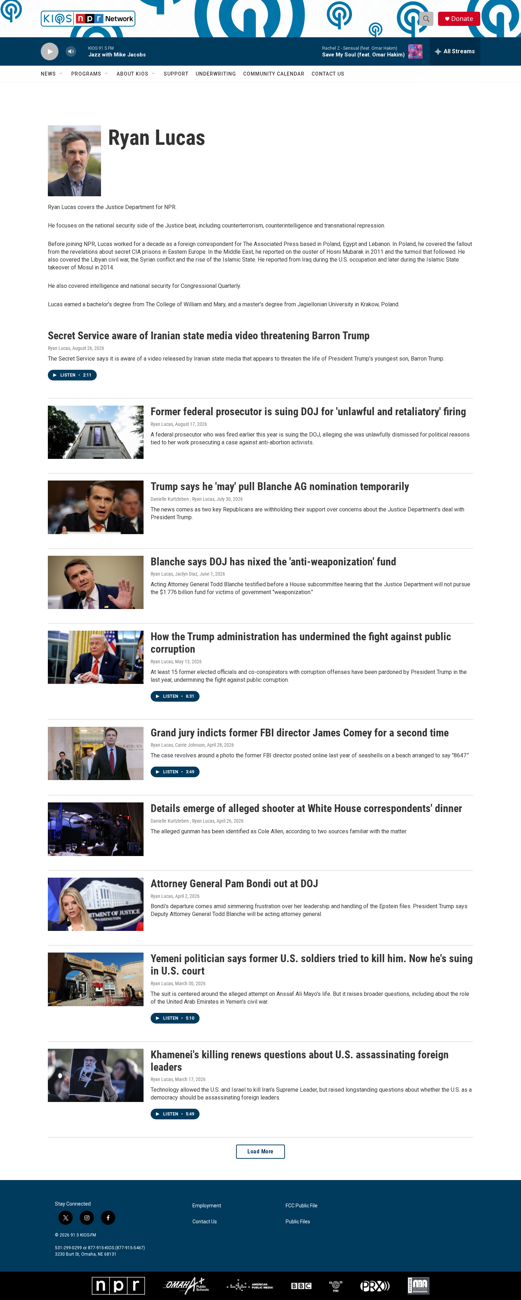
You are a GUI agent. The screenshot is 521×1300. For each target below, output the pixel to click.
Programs (86, 74)
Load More (260, 1151)
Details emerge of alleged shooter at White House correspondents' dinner (306, 808)
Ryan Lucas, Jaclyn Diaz (174, 574)
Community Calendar (273, 74)
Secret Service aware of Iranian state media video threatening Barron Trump (209, 335)
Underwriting (216, 74)
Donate (462, 18)
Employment (206, 1205)
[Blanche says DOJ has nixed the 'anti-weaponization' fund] (96, 582)
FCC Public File (302, 1205)
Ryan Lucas (59, 348)
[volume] (71, 52)
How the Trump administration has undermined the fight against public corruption (301, 642)
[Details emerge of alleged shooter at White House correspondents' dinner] (96, 829)
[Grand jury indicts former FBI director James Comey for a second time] (96, 753)
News (48, 74)
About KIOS (133, 74)
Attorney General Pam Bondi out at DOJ (234, 883)
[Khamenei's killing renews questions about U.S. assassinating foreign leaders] (96, 1075)
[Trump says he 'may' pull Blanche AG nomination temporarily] (96, 507)
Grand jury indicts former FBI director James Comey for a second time (300, 732)
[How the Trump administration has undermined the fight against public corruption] (96, 657)
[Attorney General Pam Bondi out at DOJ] (96, 904)
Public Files (298, 1221)
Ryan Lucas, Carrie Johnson (178, 745)
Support (176, 74)
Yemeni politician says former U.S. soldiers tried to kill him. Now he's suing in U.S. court (312, 964)
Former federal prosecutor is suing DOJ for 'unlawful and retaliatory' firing (308, 411)
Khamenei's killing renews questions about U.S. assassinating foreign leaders (300, 1060)
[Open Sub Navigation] (61, 74)
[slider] (82, 51)
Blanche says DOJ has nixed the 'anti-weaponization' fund (273, 561)
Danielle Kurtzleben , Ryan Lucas (182, 499)
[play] (49, 52)
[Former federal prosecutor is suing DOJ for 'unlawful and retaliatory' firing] (96, 432)
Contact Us (328, 74)
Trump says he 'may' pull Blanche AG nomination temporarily (280, 486)
